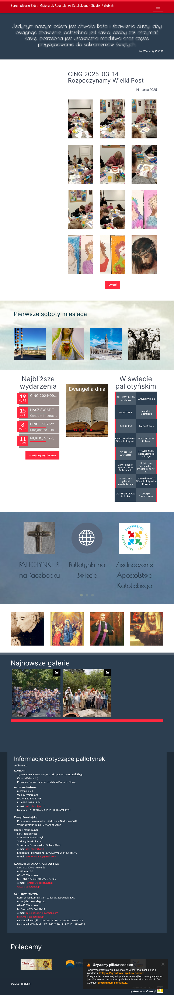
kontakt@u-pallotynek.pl (39, 882)
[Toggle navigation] (158, 7)
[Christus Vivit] (36, 964)
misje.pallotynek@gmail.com (41, 912)
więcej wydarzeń (42, 455)
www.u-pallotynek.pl (28, 886)
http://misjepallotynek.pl (30, 916)
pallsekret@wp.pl (35, 806)
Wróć (112, 285)
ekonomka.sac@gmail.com (40, 856)
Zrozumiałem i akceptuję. (113, 982)
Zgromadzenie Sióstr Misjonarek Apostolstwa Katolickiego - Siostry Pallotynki (62, 6)
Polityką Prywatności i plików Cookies (122, 973)
